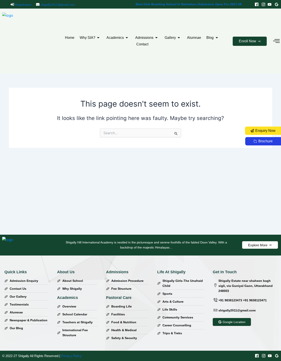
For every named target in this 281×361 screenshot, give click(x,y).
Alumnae (194, 37)
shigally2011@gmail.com (57, 4)
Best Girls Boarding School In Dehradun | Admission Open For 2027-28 (189, 4)
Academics (115, 37)
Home (69, 37)
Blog (210, 37)
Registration (23, 4)
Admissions (144, 37)
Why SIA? (87, 37)
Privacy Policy (71, 356)
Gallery (170, 37)
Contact (142, 44)
